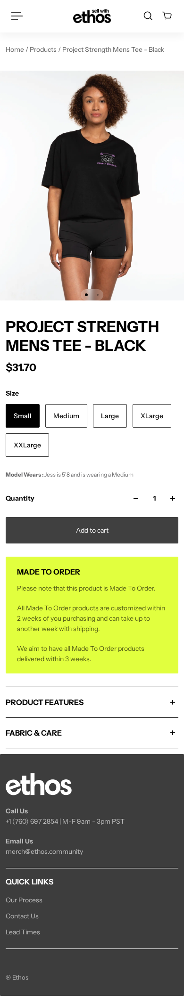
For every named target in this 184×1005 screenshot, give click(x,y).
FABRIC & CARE (34, 733)
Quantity (20, 498)
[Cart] (167, 16)
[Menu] (17, 16)
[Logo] (92, 15)
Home (15, 49)
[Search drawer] (148, 16)
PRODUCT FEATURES (45, 702)
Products (44, 49)
